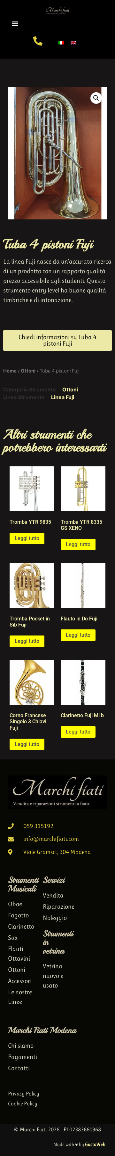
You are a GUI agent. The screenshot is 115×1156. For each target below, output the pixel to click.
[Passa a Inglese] (73, 42)
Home (10, 371)
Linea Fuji (62, 397)
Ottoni (28, 371)
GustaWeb (95, 1144)
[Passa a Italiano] (61, 42)
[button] (15, 23)
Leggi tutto (27, 538)
